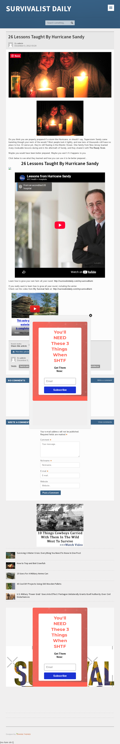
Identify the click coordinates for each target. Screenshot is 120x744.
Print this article (21, 352)
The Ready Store (97, 148)
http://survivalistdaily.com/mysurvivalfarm (73, 281)
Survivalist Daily (38, 8)
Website (44, 481)
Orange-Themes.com (23, 734)
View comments (105, 422)
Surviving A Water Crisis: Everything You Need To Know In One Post (49, 553)
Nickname (46, 460)
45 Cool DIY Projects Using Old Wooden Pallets (39, 583)
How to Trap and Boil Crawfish (31, 563)
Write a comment (104, 380)
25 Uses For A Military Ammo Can (32, 573)
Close (90, 316)
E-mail (44, 471)
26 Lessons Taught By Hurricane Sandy (60, 163)
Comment (45, 440)
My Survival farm (41, 289)
